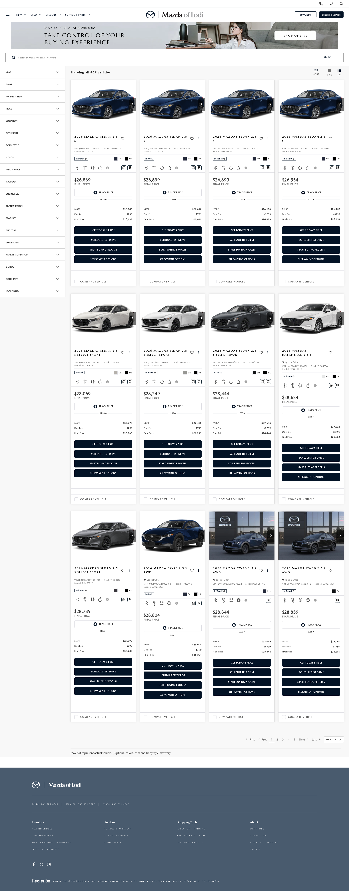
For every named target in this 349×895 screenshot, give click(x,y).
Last (315, 739)
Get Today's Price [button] (103, 230)
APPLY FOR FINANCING (191, 829)
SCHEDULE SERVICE (116, 835)
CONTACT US (258, 835)
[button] (132, 104)
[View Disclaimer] (108, 168)
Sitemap (103, 881)
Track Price (106, 192)
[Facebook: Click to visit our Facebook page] (34, 865)
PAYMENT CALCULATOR (191, 835)
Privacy (115, 881)
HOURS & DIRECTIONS (264, 842)
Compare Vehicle (93, 281)
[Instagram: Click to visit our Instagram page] (49, 865)
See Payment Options (103, 259)
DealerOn (88, 881)
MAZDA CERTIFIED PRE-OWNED (51, 842)
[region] (103, 214)
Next (303, 739)
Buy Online (306, 14)
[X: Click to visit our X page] (41, 865)
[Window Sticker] (129, 167)
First (251, 739)
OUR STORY (257, 829)
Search (328, 57)
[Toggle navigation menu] (6, 15)
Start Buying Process (103, 249)
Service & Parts (75, 14)
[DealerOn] (41, 881)
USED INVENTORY (42, 835)
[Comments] (123, 167)
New (19, 14)
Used (34, 14)
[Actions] (129, 139)
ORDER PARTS (113, 842)
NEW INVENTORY (42, 829)
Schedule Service (331, 14)
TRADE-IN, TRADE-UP (190, 842)
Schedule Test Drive (103, 240)
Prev (263, 739)
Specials (51, 14)
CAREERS (255, 849)
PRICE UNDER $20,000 (45, 849)
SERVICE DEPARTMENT (118, 829)
